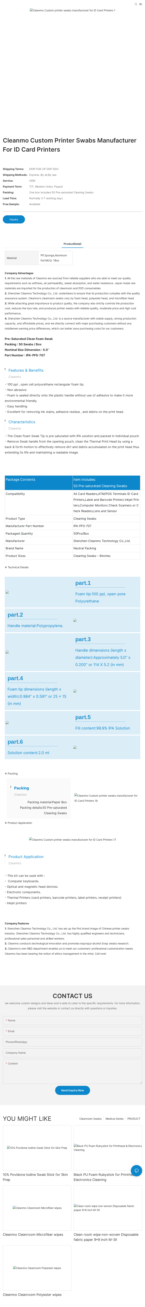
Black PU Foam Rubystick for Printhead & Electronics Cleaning (107, 1177)
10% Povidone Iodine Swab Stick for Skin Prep (35, 1177)
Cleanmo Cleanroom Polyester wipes (32, 1295)
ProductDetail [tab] (72, 243)
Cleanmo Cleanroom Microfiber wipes (33, 1234)
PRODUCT (133, 1118)
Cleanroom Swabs (90, 1118)
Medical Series (114, 1118)
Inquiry (14, 219)
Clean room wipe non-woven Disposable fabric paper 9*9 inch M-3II (106, 1237)
